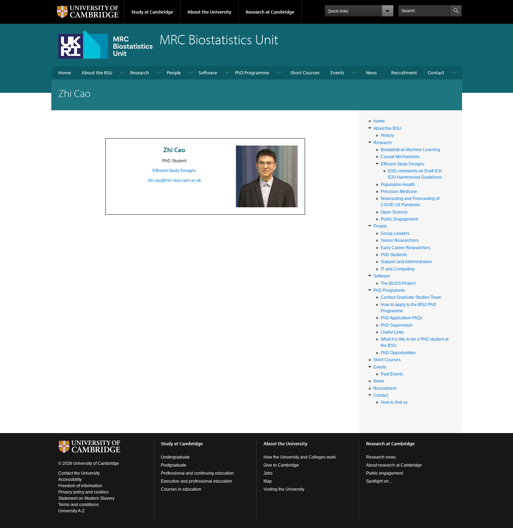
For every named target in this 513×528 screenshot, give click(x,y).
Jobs (268, 473)
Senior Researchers (400, 240)
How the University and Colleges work (299, 457)
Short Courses (305, 72)
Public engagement (384, 473)
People (174, 72)
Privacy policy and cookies (83, 492)
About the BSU (97, 72)
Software (208, 72)
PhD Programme (252, 72)
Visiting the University (283, 489)
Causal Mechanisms (400, 156)
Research (139, 72)
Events (337, 72)
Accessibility (70, 479)
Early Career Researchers (405, 247)
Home (64, 72)
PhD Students (394, 254)
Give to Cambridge (281, 465)
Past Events (392, 374)
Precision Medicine (399, 191)
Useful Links (392, 332)
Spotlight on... (379, 481)
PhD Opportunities (398, 352)
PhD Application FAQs (401, 317)
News (371, 72)
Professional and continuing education (197, 473)
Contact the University (79, 473)
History (387, 135)
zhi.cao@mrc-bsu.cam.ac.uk (174, 180)
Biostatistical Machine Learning (410, 149)
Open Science (394, 212)
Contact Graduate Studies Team (411, 297)
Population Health (398, 184)
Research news (381, 457)
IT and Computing (398, 269)
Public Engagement (399, 219)
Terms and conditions (78, 504)
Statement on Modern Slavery (86, 498)
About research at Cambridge (394, 465)
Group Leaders (395, 233)
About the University (209, 12)
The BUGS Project (398, 283)
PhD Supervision (397, 325)
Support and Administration (406, 261)
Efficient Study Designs (174, 170)
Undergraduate (175, 457)
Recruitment (404, 72)
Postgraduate (173, 465)
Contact (436, 72)
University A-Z (71, 510)
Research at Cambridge (270, 12)
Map (267, 481)
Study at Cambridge (152, 12)
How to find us (394, 402)
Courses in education (181, 489)
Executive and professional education (196, 481)
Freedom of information (80, 485)
